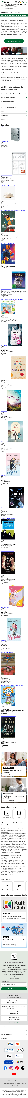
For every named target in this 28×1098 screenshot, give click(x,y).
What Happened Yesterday (7, 652)
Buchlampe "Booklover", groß (8, 185)
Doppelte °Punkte (7, 886)
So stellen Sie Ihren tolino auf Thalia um (14, 764)
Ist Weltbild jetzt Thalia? (7, 101)
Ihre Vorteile (4, 1038)
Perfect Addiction (5, 507)
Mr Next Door (4, 345)
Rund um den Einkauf (6, 1034)
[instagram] (11, 1068)
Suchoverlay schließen (9, 5)
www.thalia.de (4, 832)
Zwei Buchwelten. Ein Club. (14, 909)
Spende (19, 886)
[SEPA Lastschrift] (9, 1050)
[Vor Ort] (16, 2)
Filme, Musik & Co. (7, 814)
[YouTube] (14, 1074)
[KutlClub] (20, 1062)
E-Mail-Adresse (5, 981)
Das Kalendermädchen (6, 175)
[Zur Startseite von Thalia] (8, 2)
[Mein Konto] (19, 2)
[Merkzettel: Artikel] (22, 2)
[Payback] (9, 1062)
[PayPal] (19, 1056)
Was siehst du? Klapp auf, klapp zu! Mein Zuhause (12, 299)
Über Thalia (4, 1027)
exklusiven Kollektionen (21, 849)
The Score (3, 475)
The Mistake (4, 640)
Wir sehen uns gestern (6, 378)
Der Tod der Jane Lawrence (7, 551)
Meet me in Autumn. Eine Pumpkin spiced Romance (13, 210)
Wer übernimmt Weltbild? (8, 97)
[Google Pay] (20, 1050)
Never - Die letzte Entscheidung (8, 716)
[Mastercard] (17, 1044)
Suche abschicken (9, 8)
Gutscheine (4, 119)
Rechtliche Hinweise (14, 978)
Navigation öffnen (2, 6)
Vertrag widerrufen (14, 1023)
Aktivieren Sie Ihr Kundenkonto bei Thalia (14, 790)
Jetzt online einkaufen (14, 41)
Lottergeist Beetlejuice (6, 289)
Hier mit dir (4, 411)
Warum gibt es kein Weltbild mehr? (10, 94)
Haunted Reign (4, 141)
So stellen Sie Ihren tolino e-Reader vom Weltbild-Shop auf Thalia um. (14, 79)
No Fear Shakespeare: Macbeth (8, 518)
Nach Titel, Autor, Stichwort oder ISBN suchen (15, 4)
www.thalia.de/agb (17, 873)
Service (3, 1030)
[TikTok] (22, 1068)
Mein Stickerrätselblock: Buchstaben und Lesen (12, 685)
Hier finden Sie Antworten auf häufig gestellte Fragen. (14, 33)
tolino (2, 111)
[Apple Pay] (8, 1056)
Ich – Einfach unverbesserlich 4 (8, 243)
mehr (2, 126)
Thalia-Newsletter (5, 863)
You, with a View (5, 607)
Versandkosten (17, 1095)
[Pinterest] (17, 1068)
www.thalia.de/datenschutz (8, 874)
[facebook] (5, 1068)
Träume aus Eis (4, 442)
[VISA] (10, 1044)
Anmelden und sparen (14, 989)
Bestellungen (4, 115)
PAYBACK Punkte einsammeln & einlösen (14, 935)
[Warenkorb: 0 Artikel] (25, 2)
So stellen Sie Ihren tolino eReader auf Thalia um (14, 15)
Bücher (19, 814)
